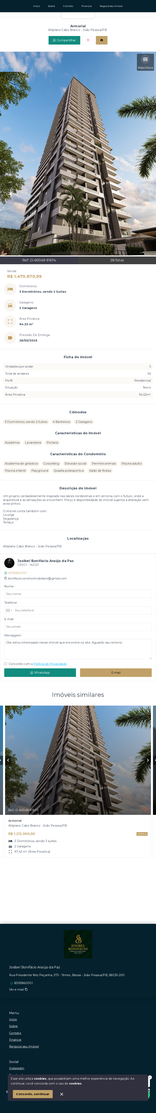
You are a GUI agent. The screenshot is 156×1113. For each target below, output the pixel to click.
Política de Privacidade (50, 664)
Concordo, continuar (32, 1094)
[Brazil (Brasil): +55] (9, 610)
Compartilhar (66, 40)
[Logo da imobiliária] (78, 944)
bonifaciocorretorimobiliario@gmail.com (37, 578)
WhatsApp (42, 672)
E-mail (116, 672)
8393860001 (17, 573)
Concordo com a (37, 664)
